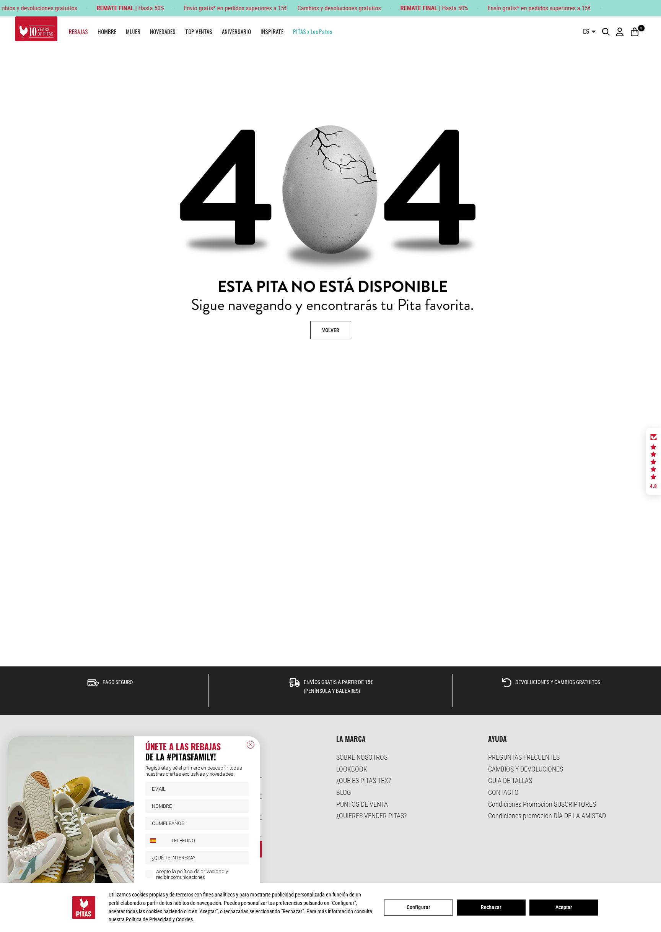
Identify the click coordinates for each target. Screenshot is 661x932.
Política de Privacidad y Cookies (159, 919)
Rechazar (491, 907)
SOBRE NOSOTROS (361, 757)
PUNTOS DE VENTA (362, 804)
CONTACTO (503, 792)
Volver (330, 330)
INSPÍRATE (271, 31)
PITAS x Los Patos (312, 31)
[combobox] (157, 840)
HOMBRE (107, 31)
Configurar (418, 907)
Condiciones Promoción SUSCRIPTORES (542, 804)
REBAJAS (78, 31)
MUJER (133, 31)
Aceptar (564, 907)
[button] (653, 461)
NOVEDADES (163, 31)
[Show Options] (241, 857)
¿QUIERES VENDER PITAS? (371, 816)
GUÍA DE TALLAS (510, 780)
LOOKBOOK (351, 769)
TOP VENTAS (198, 31)
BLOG (343, 792)
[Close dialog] (250, 745)
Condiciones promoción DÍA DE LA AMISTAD (547, 816)
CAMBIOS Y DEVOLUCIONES (525, 769)
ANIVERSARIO (236, 31)
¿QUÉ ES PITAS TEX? (363, 780)
